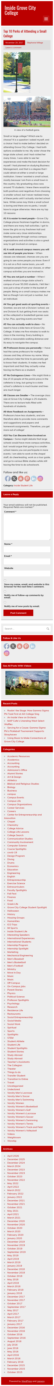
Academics (13, 759)
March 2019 (13, 1262)
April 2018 (13, 1282)
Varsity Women (15, 1103)
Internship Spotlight (17, 948)
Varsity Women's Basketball (22, 1106)
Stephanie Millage (35, 42)
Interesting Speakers (18, 934)
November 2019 (16, 1245)
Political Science (16, 996)
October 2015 (14, 1372)
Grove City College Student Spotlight (27, 907)
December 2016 (16, 1327)
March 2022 (13, 1190)
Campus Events (15, 797)
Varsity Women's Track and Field (25, 1127)
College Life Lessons (18, 831)
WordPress (26, 1381)
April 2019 (13, 1258)
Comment (10, 511)
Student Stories (15, 1051)
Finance (11, 897)
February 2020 (15, 1234)
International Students (19, 941)
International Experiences (21, 938)
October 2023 (14, 1176)
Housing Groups (15, 917)
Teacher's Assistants (18, 1061)
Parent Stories (15, 989)
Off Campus (13, 982)
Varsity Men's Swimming (20, 1099)
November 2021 (16, 1203)
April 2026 (13, 1155)
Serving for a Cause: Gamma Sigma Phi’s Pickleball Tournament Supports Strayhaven (25, 731)
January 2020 (14, 1238)
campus (11, 794)
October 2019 (14, 1248)
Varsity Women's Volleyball (22, 1130)
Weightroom (14, 1137)
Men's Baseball (15, 958)
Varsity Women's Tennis (20, 1123)
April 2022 (13, 1186)
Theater (11, 1068)
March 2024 (13, 1166)
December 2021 (16, 1200)
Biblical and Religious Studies (23, 783)
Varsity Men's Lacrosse (19, 1092)
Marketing (12, 952)
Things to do (14, 1072)
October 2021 (14, 1207)
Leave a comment (13, 47)
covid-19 (12, 852)
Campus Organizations (19, 804)
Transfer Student (16, 1075)
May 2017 (12, 1310)
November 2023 (16, 1173)
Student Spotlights (17, 1048)
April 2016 (13, 1355)
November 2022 (16, 1179)
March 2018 (13, 1286)
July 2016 (12, 1344)
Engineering (13, 873)
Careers (11, 811)
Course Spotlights (16, 849)
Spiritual (11, 1027)
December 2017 (16, 1296)
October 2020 (14, 1227)
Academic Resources (18, 756)
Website (8, 568)
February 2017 (15, 1320)
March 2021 (13, 1217)
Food (10, 900)
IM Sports (12, 927)
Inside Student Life (23, 485)
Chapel (11, 821)
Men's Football (15, 965)
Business (12, 790)
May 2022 (12, 1183)
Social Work (13, 1024)
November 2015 (16, 1368)
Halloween (13, 910)
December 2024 (16, 1162)
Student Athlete (15, 1041)
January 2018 (14, 1293)
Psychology (13, 1003)
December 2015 (16, 1365)
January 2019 (14, 1265)
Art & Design (14, 776)
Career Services (15, 807)
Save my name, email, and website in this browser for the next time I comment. (26, 585)
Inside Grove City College (20, 10)
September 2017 (16, 1306)
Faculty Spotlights (17, 890)
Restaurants (14, 1013)
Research (12, 1006)
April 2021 (13, 1214)
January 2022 (14, 1197)
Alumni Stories (15, 773)
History (11, 914)
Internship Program (17, 945)
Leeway (40, 1381)
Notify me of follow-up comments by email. (24, 596)
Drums (10, 862)
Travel (10, 1082)
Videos (11, 1133)
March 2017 (13, 1317)
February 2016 (15, 1361)
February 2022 (15, 1193)
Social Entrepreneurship (20, 1017)
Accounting (13, 763)
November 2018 (16, 1272)
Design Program (16, 855)
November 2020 (16, 1224)
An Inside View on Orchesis (21, 717)
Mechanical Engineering (20, 955)
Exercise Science (16, 883)
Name (8, 544)
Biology (11, 787)
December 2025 (16, 1159)
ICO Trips (12, 924)
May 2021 (12, 1210)
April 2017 (13, 1313)
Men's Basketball (16, 962)
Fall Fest (11, 893)
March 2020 (13, 1231)
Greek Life (12, 903)
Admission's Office (17, 770)
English (11, 876)
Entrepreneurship (16, 879)
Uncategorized (15, 1085)
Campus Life (14, 800)
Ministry (11, 969)
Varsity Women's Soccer (20, 1116)
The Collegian (14, 1065)
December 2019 (16, 1241)
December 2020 (16, 1221)
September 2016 (16, 1337)
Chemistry (12, 824)
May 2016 (12, 1351)
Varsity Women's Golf (19, 1109)
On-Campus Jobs (16, 986)
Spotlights (12, 1034)
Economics (13, 866)
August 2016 (14, 1341)
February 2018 (15, 1289)
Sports (11, 1030)
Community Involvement (20, 842)
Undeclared (13, 1089)
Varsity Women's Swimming (22, 1120)
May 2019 (12, 1255)
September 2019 (16, 1252)
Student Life (13, 1044)
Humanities (13, 921)
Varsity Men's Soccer (18, 1096)
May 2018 (12, 1279)
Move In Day (14, 972)
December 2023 (16, 1169)
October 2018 (14, 1276)
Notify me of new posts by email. (22, 606)
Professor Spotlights (18, 1000)
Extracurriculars (15, 886)
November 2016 (16, 1330)
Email (8, 556)
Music (10, 976)
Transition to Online (17, 1079)
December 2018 (16, 1269)
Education (12, 869)
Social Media (14, 1020)
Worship (11, 1140)
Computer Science (17, 845)
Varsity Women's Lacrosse (21, 1113)
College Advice (15, 828)
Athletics (12, 780)
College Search (15, 835)
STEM (10, 1037)
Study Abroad (14, 1055)
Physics (11, 993)
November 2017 (16, 1300)
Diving (10, 859)
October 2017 (14, 1303)
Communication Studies (20, 838)
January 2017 (14, 1324)
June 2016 (12, 1348)
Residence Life (15, 1010)
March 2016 (13, 1358)
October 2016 (14, 1334)
